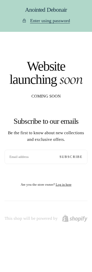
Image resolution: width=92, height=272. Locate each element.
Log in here (64, 184)
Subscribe (71, 157)
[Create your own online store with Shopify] (74, 218)
